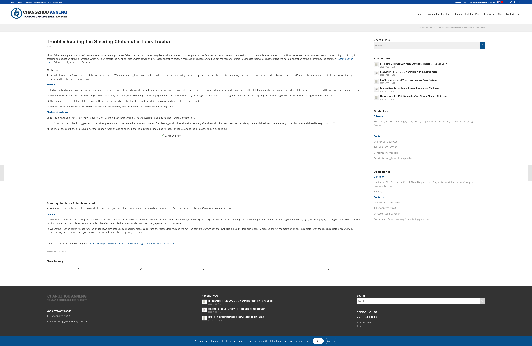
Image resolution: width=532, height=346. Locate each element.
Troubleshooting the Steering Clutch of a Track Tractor (109, 41)
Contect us (331, 341)
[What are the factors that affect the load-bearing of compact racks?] (2, 173)
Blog (436, 28)
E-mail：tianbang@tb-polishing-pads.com (479, 2)
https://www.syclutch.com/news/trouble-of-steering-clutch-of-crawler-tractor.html (131, 243)
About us (457, 2)
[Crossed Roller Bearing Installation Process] (530, 173)
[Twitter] (511, 2)
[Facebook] (507, 2)
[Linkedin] (515, 2)
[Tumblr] (519, 2)
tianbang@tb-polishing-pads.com (398, 158)
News (442, 28)
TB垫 (64, 251)
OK (318, 341)
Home (431, 28)
